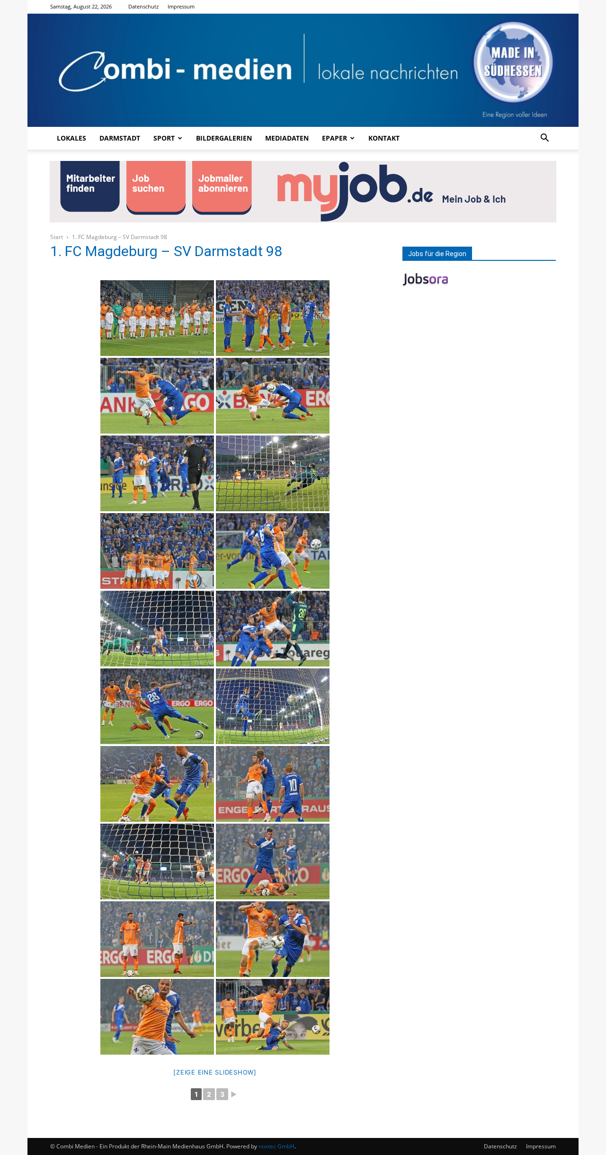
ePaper (334, 137)
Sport (164, 137)
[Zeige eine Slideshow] (215, 1072)
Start (56, 237)
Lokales (71, 137)
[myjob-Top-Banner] (303, 191)
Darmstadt (119, 137)
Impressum (181, 6)
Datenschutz (143, 6)
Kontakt (384, 137)
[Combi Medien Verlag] (303, 70)
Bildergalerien (224, 137)
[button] (544, 138)
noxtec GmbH (276, 1146)
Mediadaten (287, 137)
